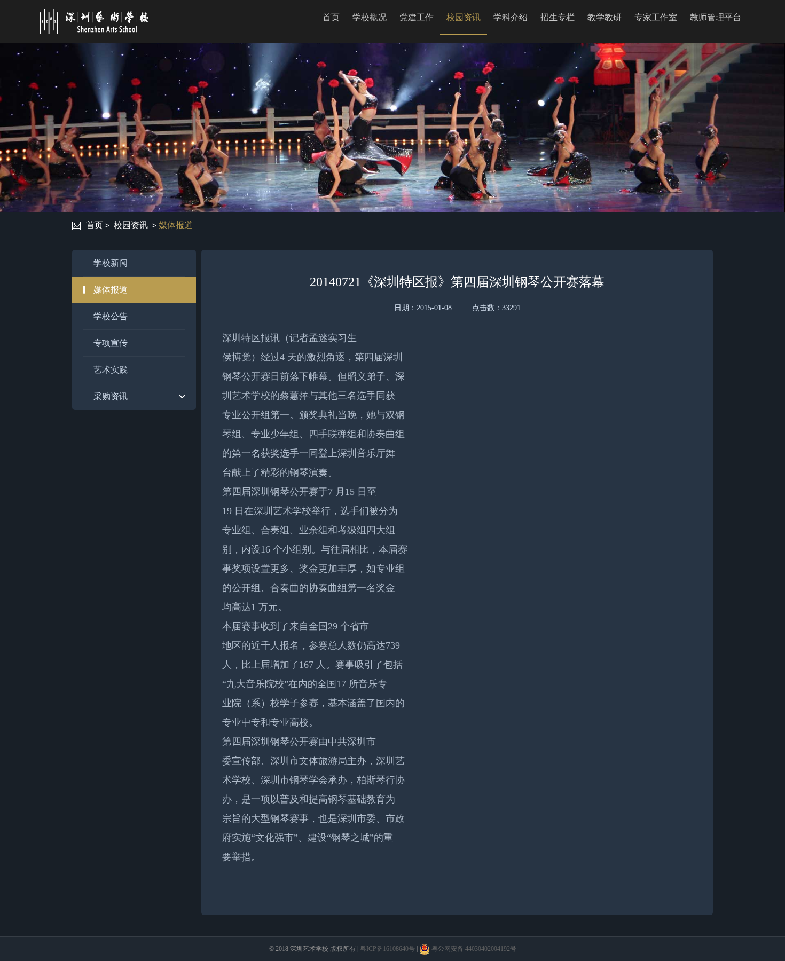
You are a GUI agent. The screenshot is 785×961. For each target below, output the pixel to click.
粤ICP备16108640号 (387, 948)
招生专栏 (557, 17)
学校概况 (369, 17)
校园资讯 (463, 17)
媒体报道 (176, 225)
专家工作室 (655, 17)
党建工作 (416, 17)
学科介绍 (510, 17)
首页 (331, 17)
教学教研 (604, 17)
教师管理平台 (715, 17)
